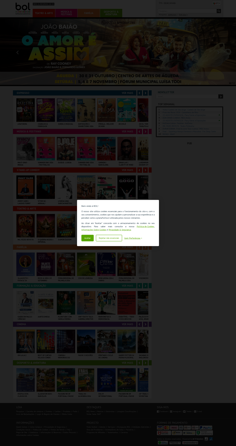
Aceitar (87, 238)
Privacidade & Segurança (120, 229)
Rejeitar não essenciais (109, 238)
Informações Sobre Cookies (93, 229)
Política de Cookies (145, 226)
